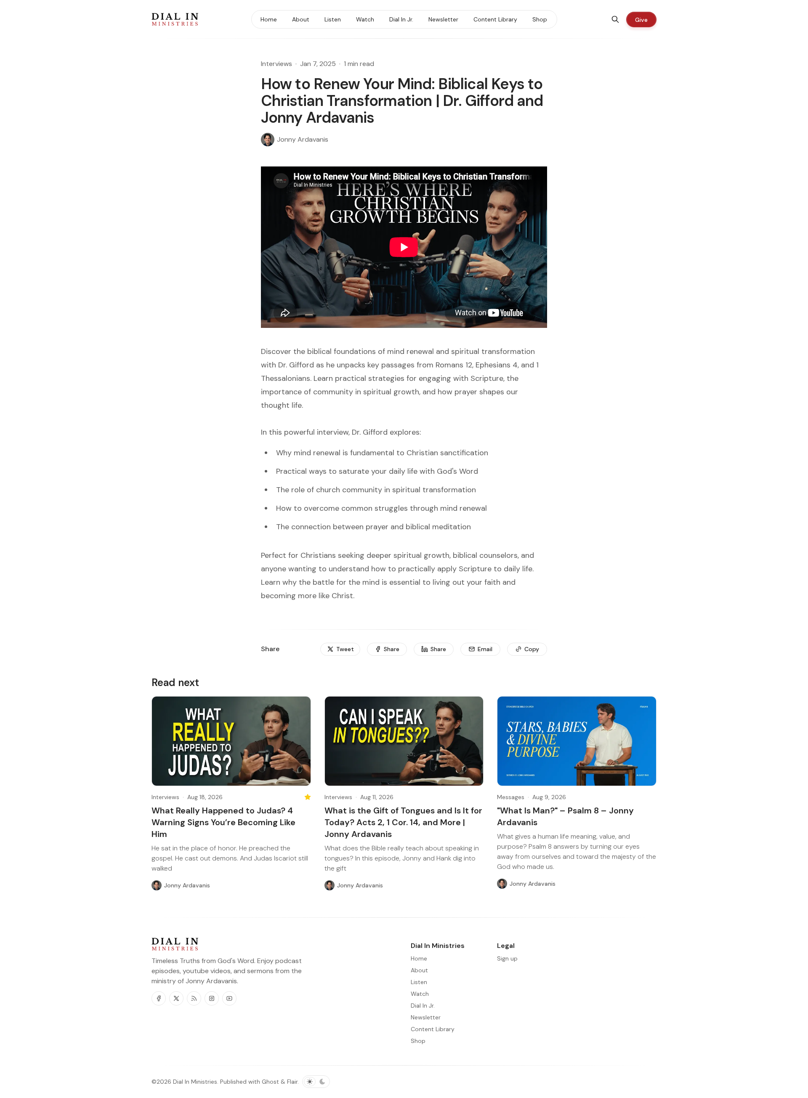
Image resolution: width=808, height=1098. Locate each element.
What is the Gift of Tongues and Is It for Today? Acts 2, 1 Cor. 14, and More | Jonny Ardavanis (403, 822)
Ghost (270, 1081)
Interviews (276, 63)
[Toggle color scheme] (316, 1081)
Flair (292, 1081)
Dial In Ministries (195, 1081)
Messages (510, 797)
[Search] (615, 19)
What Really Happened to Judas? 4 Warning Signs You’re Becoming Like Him (223, 822)
